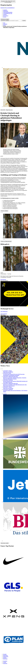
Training (5, 14)
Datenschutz (5, 656)
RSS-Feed (5, 658)
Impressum (5, 655)
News (4, 25)
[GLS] (14, 599)
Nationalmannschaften (7, 12)
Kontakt (4, 654)
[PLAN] (14, 652)
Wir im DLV (5, 15)
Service (4, 16)
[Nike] (14, 573)
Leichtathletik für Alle (7, 13)
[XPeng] (14, 625)
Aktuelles (5, 9)
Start (4, 22)
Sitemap (4, 657)
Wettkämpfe (5, 11)
